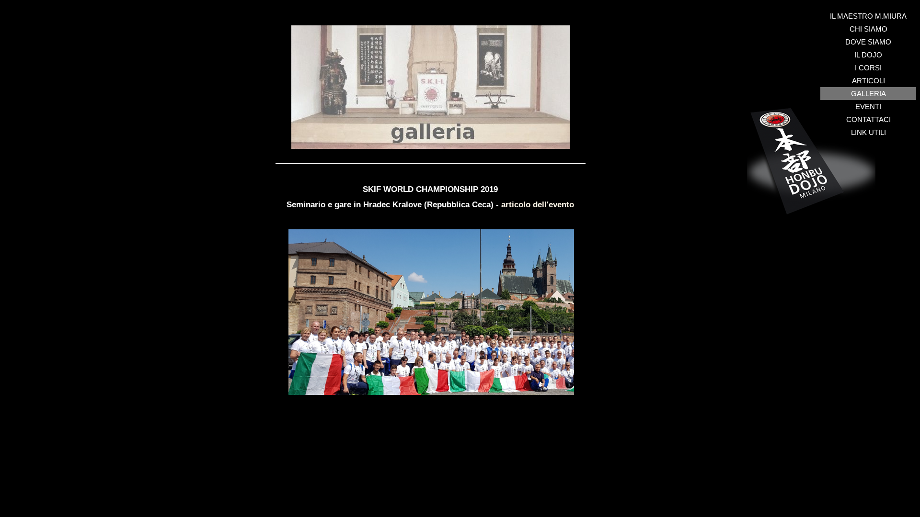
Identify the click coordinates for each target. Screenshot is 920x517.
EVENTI (868, 106)
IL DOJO (868, 55)
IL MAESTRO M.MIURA (868, 16)
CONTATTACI (868, 119)
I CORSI (868, 68)
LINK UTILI (868, 132)
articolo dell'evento (537, 204)
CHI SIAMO (868, 29)
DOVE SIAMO (868, 42)
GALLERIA (868, 94)
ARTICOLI (868, 81)
